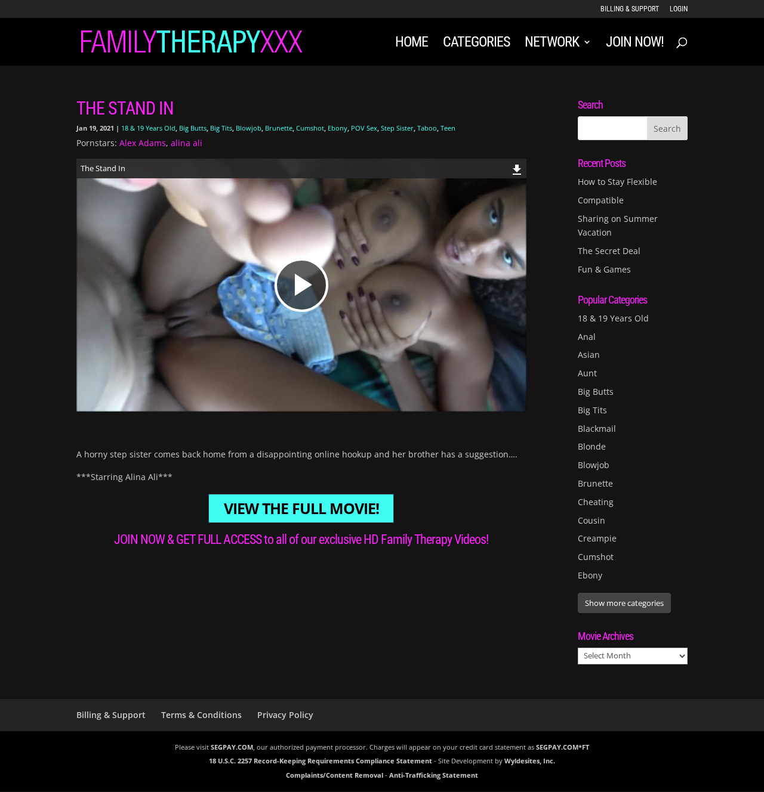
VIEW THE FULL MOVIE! (301, 508)
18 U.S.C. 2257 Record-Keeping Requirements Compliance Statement (320, 760)
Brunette (278, 127)
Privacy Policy (285, 714)
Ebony (337, 127)
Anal (587, 336)
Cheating (596, 502)
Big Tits (221, 127)
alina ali (186, 142)
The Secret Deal (609, 250)
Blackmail (597, 428)
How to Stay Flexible (617, 181)
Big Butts (193, 127)
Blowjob (248, 127)
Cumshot (310, 127)
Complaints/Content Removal (334, 775)
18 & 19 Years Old (148, 127)
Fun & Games (604, 269)
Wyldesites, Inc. (529, 760)
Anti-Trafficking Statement (433, 775)
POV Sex (364, 127)
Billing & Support (629, 9)
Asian (589, 354)
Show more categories (624, 603)
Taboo (427, 127)
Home (411, 44)
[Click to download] (517, 168)
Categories (476, 44)
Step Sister (397, 127)
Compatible (601, 200)
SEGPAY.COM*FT (562, 746)
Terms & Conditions (201, 714)
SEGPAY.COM (232, 746)
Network (552, 44)
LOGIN (679, 9)
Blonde (592, 446)
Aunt (587, 373)
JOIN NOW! (635, 44)
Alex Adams (142, 142)
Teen (447, 127)
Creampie (597, 538)
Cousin (591, 520)
